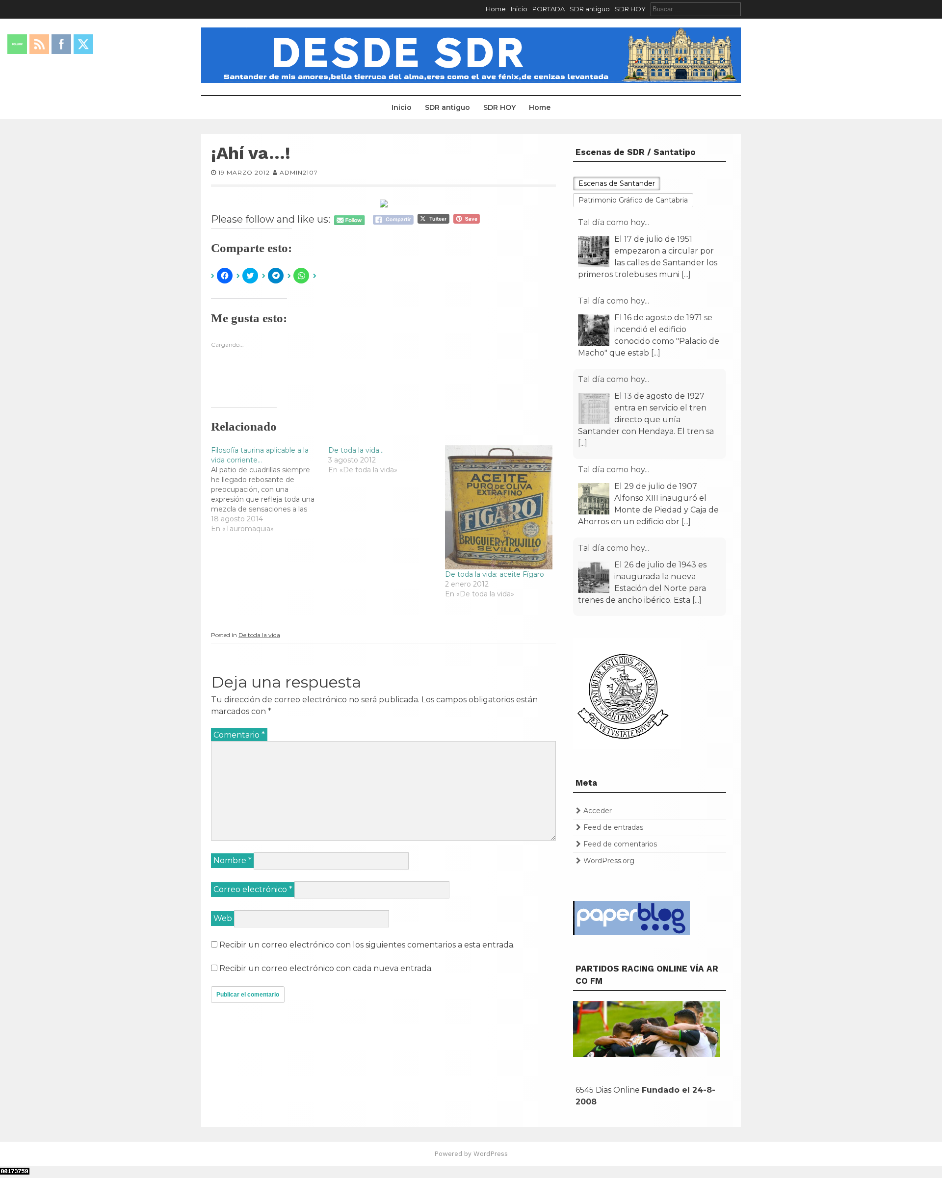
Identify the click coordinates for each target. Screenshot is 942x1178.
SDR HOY (630, 9)
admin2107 (299, 172)
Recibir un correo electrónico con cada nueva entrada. (326, 968)
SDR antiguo (590, 9)
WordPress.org (608, 860)
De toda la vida (259, 635)
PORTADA (548, 9)
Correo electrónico (252, 889)
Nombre (232, 860)
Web (222, 918)
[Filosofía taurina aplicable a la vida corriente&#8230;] (269, 489)
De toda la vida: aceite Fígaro (494, 574)
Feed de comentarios (620, 844)
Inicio (519, 9)
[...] (686, 274)
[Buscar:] (696, 9)
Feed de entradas (613, 827)
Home (496, 9)
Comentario (239, 735)
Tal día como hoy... (613, 222)
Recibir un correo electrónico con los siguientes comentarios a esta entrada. (367, 944)
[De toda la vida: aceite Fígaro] (498, 507)
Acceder (597, 810)
